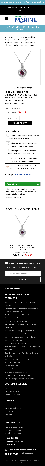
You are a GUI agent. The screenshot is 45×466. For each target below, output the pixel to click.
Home (7, 388)
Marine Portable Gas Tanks (15, 362)
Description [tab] (11, 184)
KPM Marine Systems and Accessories (19, 379)
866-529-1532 (13, 7)
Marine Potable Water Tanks (16, 321)
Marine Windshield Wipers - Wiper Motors (21, 331)
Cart (27, 11)
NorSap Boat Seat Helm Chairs (17, 359)
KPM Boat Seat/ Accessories (16, 372)
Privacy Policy (10, 411)
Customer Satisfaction (13, 408)
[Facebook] (27, 454)
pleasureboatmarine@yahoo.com (22, 450)
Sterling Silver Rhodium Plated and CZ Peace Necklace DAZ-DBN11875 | (23, 152)
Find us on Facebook (13, 395)
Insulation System (11, 369)
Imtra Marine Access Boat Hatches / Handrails (22, 343)
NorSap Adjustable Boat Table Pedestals (20, 337)
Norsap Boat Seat (11, 366)
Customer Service (12, 391)
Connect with (12, 454)
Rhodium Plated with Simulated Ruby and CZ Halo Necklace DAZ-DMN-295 (22, 247)
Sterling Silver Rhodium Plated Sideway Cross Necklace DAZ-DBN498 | (24, 137)
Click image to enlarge (24, 88)
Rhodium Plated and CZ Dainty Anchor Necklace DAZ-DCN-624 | (24, 144)
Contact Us (24, 7)
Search (20, 11)
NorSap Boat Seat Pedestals (16, 340)
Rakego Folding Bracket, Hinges (17, 375)
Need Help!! (9, 174)
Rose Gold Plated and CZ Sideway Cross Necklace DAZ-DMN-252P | (24, 167)
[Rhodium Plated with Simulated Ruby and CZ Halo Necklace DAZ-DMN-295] (22, 82)
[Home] (26, 22)
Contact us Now (22, 174)
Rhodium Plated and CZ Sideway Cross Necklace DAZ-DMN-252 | (24, 159)
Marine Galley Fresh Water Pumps (18, 334)
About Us (8, 405)
